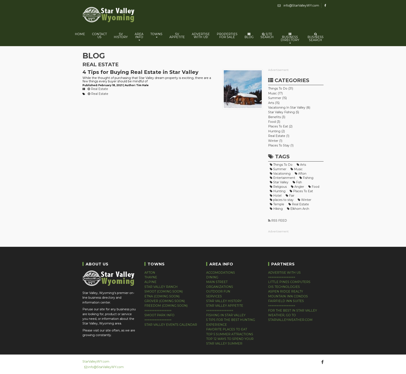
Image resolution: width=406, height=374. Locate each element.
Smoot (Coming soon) (163, 291)
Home (80, 34)
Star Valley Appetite (224, 306)
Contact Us (99, 35)
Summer (279, 169)
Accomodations (220, 273)
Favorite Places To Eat (226, 329)
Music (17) (275, 93)
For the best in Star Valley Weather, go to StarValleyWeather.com (292, 315)
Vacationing (281, 173)
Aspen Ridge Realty (285, 291)
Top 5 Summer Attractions (229, 334)
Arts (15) (274, 103)
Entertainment (283, 178)
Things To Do (282, 165)
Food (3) (274, 122)
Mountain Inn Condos (288, 296)
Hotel (276, 195)
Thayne (150, 277)
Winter (305, 200)
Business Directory (290, 38)
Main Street (217, 282)
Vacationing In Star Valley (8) (289, 107)
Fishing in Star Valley (226, 315)
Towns (156, 34)
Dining (212, 277)
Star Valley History (224, 301)
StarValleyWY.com (95, 361)
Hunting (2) (276, 131)
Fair (291, 195)
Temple (278, 204)
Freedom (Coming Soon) (166, 306)
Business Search (315, 38)
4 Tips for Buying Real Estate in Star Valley (140, 72)
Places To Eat (302, 191)
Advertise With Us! (201, 35)
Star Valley (280, 182)
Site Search (267, 35)
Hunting (278, 191)
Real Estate (99, 89)
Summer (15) (277, 98)
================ (157, 310)
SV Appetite (177, 35)
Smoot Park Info (159, 315)
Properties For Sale (227, 35)
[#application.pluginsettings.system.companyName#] (108, 15)
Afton (301, 173)
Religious (279, 187)
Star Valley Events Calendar (170, 325)
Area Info (139, 35)
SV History (121, 35)
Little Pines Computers (289, 282)
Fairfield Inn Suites (286, 301)
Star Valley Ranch (161, 287)
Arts (302, 165)
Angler (299, 187)
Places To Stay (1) (281, 145)
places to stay (283, 200)
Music (298, 169)
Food (315, 187)
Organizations (219, 287)
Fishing (307, 178)
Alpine (150, 282)
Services (214, 296)
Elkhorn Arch (299, 209)
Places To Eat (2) (280, 126)
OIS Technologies (284, 287)
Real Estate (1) (278, 136)
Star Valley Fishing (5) (283, 112)
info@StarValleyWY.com (301, 5)
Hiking (277, 209)
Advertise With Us (284, 273)
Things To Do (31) (280, 88)
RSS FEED (278, 220)
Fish (298, 182)
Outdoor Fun (218, 291)
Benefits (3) (276, 117)
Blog (249, 37)
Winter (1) (275, 141)
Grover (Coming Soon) (164, 301)
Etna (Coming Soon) (162, 296)
